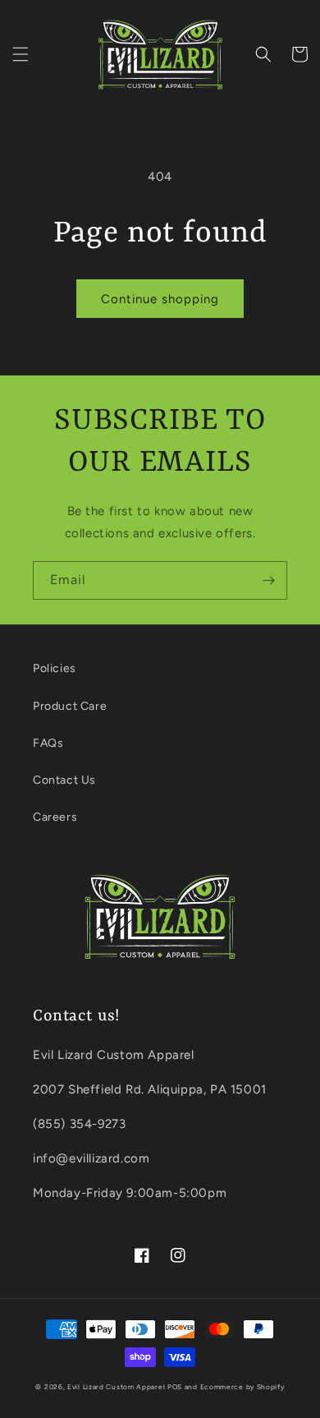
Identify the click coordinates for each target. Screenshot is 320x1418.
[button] (20, 54)
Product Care (70, 706)
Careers (55, 817)
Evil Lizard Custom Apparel (116, 1387)
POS (174, 1387)
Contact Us (64, 780)
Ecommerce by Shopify (242, 1387)
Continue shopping (160, 299)
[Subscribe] (268, 580)
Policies (54, 668)
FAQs (48, 743)
